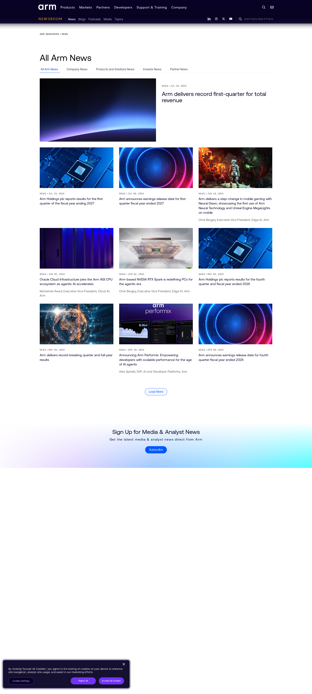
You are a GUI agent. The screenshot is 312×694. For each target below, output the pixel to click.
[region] (66, 674)
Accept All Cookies (111, 681)
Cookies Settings (21, 681)
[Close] (124, 664)
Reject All (83, 681)
